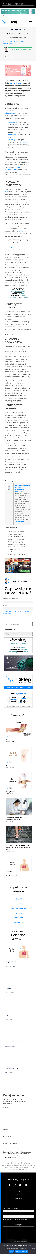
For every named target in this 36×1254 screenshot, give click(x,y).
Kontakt (18, 1191)
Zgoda (11, 1251)
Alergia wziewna (11, 875)
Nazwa (6, 1129)
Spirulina (18, 899)
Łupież (7, 1015)
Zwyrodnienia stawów (13, 1042)
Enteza (8, 740)
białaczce (22, 231)
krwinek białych (16, 83)
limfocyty (11, 140)
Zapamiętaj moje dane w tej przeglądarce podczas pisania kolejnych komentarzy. (17, 1152)
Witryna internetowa (10, 1143)
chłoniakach (9, 233)
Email (4, 1214)
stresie (12, 265)
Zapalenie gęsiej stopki (13, 766)
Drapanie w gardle (12, 1069)
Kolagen (18, 913)
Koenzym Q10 (18, 922)
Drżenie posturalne (12, 989)
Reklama (18, 1198)
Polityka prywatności (21, 1251)
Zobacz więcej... (20, 521)
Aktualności (18, 715)
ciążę (10, 247)
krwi (6, 192)
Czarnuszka (18, 918)
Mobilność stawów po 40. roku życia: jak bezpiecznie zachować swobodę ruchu (18, 847)
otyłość (10, 245)
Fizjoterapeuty (18, 1179)
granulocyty (12, 122)
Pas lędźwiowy (11, 792)
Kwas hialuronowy (18, 908)
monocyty (12, 135)
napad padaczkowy (22, 250)
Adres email (7, 1136)
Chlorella (18, 904)
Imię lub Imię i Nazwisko (10, 1208)
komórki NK (24, 142)
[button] (31, 22)
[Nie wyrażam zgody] (33, 1248)
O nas (18, 1195)
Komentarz (7, 1107)
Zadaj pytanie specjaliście (18, 1202)
